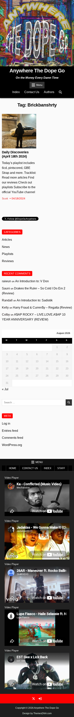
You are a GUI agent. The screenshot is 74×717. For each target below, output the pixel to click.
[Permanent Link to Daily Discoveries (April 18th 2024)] (19, 131)
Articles (7, 239)
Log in (6, 423)
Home (12, 468)
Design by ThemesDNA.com (37, 713)
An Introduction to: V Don (32, 281)
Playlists (7, 253)
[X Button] (33, 698)
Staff (61, 468)
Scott (5, 198)
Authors (49, 92)
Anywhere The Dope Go (37, 71)
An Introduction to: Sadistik (35, 300)
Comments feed (12, 437)
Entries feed (10, 430)
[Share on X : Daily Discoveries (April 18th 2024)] (16, 146)
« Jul (5, 389)
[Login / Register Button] (40, 698)
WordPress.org (12, 445)
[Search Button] (60, 92)
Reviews (8, 261)
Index (16, 92)
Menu (39, 85)
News (19, 126)
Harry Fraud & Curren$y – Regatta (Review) (42, 307)
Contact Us (31, 92)
